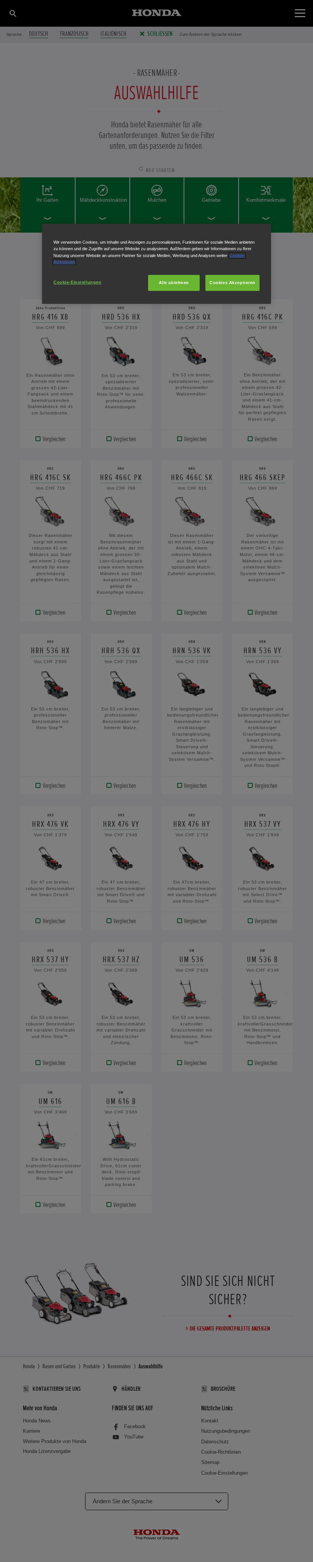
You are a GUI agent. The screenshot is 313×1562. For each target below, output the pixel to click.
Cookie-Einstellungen (77, 282)
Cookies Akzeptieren (232, 282)
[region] (156, 264)
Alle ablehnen (174, 282)
